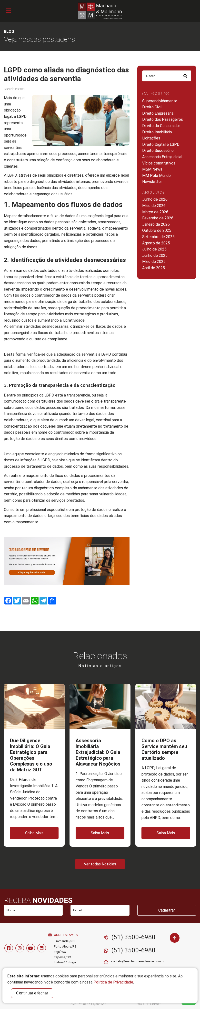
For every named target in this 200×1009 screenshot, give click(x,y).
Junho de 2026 (155, 199)
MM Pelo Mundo (156, 175)
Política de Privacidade (113, 982)
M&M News (152, 169)
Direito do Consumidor (161, 125)
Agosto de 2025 (156, 243)
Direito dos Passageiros (162, 119)
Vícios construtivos (158, 163)
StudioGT (153, 1004)
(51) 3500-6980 (133, 937)
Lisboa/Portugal (65, 962)
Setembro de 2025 (158, 236)
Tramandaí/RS (64, 941)
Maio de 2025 (154, 261)
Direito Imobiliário (157, 132)
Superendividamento (159, 101)
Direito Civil (151, 107)
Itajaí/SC (60, 952)
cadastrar (166, 910)
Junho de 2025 (155, 255)
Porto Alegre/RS (65, 946)
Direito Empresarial (158, 113)
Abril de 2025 (153, 268)
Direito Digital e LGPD (161, 144)
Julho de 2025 (154, 249)
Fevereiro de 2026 (157, 218)
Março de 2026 (155, 212)
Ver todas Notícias (100, 864)
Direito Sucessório (158, 150)
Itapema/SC (62, 957)
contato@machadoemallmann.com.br (138, 961)
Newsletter (152, 181)
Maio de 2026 (154, 205)
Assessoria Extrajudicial (162, 157)
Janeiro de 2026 (156, 224)
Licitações (151, 138)
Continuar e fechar (32, 993)
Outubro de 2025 (156, 230)
